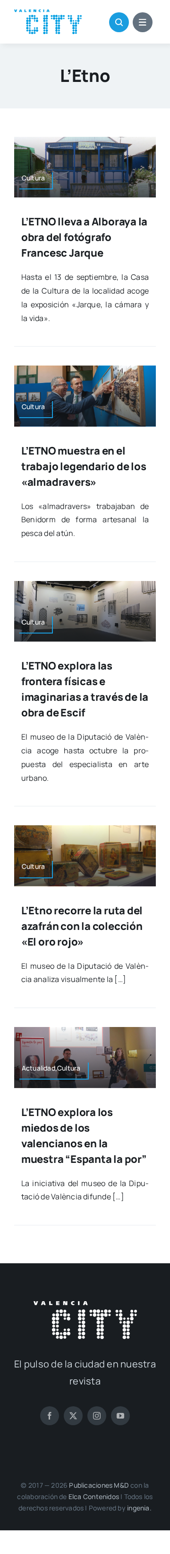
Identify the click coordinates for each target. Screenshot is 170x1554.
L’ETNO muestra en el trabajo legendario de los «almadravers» (83, 466)
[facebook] (49, 1415)
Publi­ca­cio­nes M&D (99, 1485)
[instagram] (96, 1415)
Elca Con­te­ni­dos (93, 1496)
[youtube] (120, 1415)
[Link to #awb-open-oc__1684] (143, 22)
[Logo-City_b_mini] (85, 1305)
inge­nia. (139, 1507)
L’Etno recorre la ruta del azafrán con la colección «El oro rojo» (82, 926)
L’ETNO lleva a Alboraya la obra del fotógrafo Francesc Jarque (84, 237)
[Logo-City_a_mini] (48, 13)
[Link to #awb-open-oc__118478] (119, 22)
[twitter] (73, 1415)
